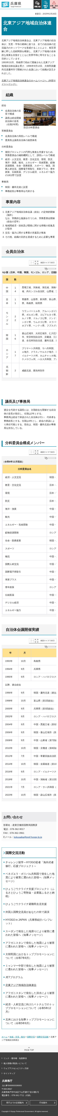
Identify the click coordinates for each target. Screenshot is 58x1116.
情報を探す (46, 6)
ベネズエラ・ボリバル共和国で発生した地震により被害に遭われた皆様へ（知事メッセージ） (29, 877)
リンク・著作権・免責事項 (15, 1058)
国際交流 (31, 1037)
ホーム (4, 1037)
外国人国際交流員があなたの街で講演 (27, 912)
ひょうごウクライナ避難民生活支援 (26, 904)
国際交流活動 (15, 853)
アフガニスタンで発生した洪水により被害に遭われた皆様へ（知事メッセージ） (29, 995)
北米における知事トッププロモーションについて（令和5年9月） (29, 1021)
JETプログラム (14, 977)
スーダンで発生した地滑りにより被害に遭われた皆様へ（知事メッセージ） (29, 933)
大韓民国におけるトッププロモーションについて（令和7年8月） (29, 956)
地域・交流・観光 (17, 1037)
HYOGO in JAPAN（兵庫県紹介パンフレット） (29, 921)
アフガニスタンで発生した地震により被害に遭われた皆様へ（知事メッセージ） (29, 944)
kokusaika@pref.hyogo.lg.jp (28, 837)
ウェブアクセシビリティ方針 (16, 1068)
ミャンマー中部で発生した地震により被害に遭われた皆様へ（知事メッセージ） (29, 967)
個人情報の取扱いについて (15, 1063)
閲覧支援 (37, 6)
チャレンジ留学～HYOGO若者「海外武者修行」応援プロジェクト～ (29, 864)
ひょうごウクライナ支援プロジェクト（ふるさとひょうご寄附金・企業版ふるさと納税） (29, 893)
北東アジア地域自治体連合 (20, 985)
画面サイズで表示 (47, 263)
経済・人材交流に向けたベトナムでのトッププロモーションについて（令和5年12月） (29, 1008)
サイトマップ (9, 1073)
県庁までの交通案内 (15, 1103)
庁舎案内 (43, 1103)
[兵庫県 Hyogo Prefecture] (11, 4)
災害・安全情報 (54, 6)
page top (29, 1050)
